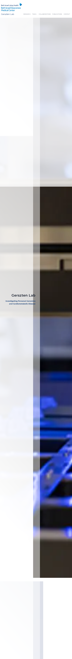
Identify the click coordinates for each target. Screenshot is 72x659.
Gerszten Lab (7, 14)
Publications (57, 14)
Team (34, 14)
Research (27, 14)
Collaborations (45, 14)
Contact (67, 14)
